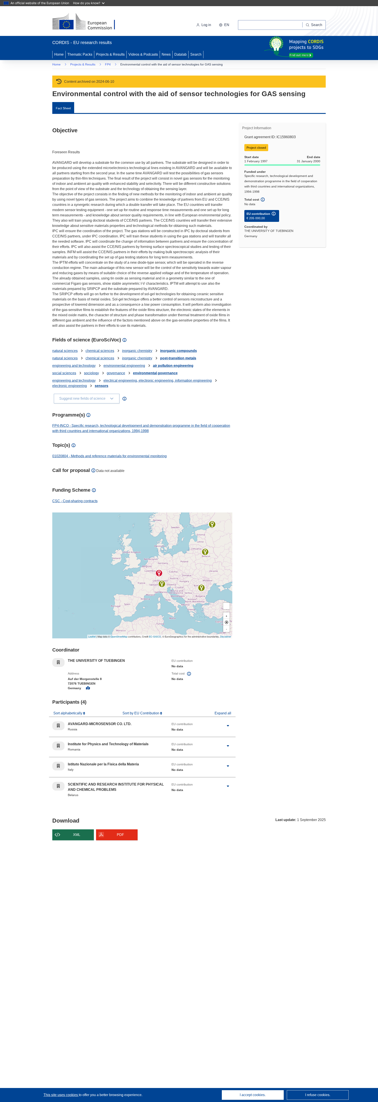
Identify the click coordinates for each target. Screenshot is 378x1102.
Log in (206, 25)
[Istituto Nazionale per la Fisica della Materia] (161, 583)
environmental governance (155, 373)
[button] (224, 25)
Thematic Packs (79, 54)
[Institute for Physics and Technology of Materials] (201, 587)
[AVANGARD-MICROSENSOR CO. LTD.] (212, 524)
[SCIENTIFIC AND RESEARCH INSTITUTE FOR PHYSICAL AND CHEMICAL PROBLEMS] (205, 551)
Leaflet (92, 636)
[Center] (226, 622)
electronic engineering (69, 386)
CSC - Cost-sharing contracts (75, 501)
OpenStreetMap (118, 636)
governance (116, 373)
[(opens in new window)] (87, 22)
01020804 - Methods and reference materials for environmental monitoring (109, 456)
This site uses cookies (61, 1095)
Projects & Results (110, 54)
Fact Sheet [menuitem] (63, 108)
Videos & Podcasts (143, 54)
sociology (91, 373)
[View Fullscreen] (226, 606)
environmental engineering (124, 365)
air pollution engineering (173, 365)
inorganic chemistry (137, 351)
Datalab (180, 54)
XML (76, 835)
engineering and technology (74, 365)
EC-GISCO (155, 636)
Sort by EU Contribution (141, 713)
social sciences (64, 373)
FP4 (108, 64)
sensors (101, 386)
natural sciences (65, 351)
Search (195, 54)
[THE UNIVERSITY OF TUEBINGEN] (159, 573)
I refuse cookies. (317, 1095)
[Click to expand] (228, 725)
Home (59, 54)
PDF (120, 835)
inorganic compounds (178, 351)
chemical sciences (100, 351)
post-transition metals (178, 358)
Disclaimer (225, 636)
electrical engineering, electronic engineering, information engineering (157, 380)
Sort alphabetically (68, 713)
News (166, 54)
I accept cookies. (253, 1095)
